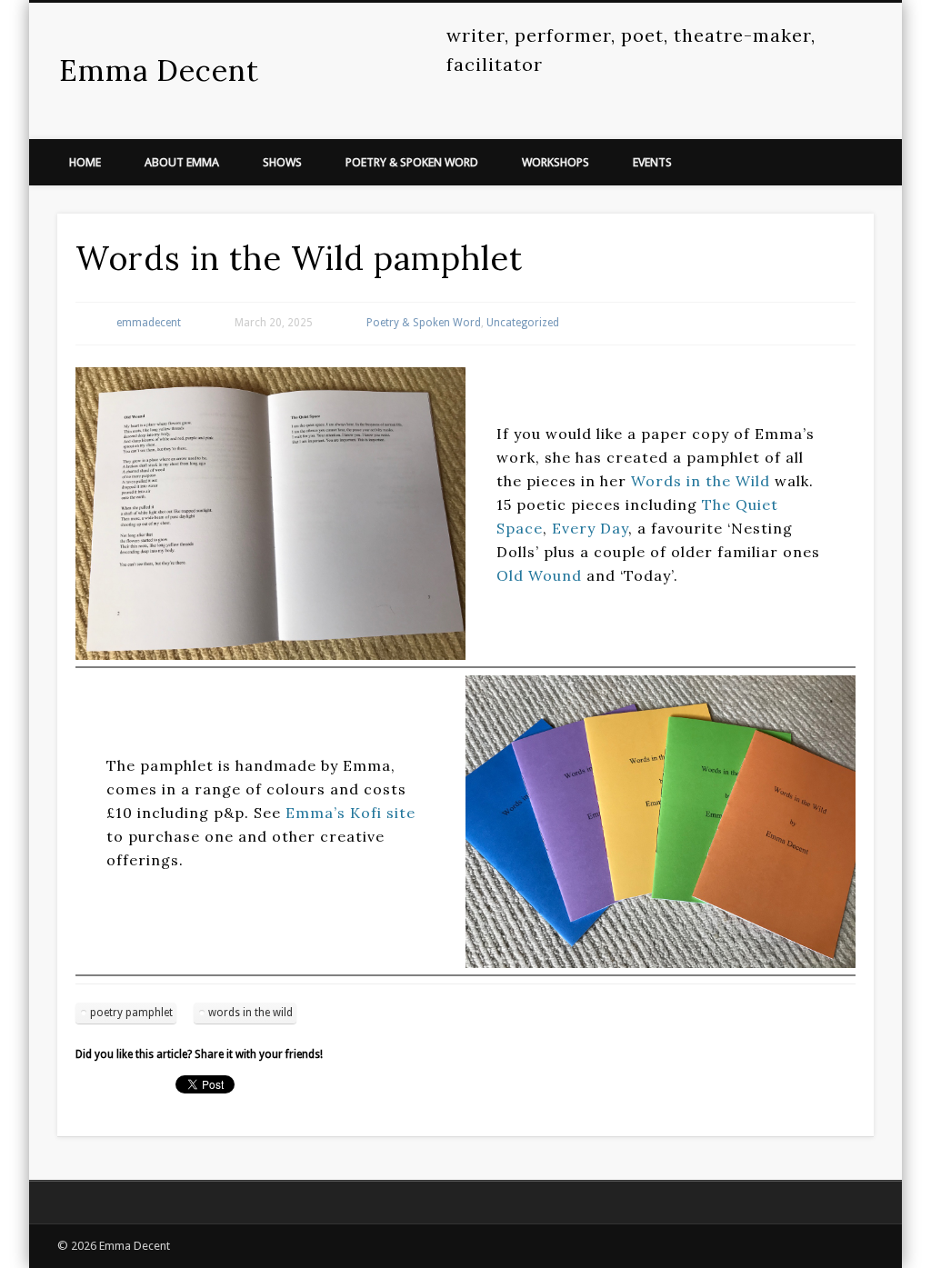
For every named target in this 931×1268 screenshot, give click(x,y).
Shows (282, 162)
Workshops (555, 162)
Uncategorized (522, 322)
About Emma (182, 162)
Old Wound (539, 575)
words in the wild (250, 1012)
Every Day (590, 528)
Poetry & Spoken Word (411, 162)
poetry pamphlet (131, 1012)
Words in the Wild (700, 481)
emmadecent (148, 322)
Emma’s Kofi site (350, 813)
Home (85, 162)
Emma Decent (159, 70)
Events (652, 162)
